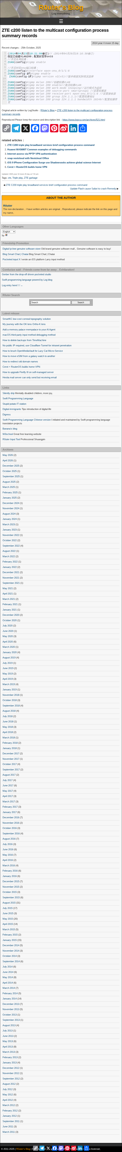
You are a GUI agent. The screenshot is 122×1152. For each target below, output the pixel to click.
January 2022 (10, 567)
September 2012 (11, 1078)
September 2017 (11, 769)
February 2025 (10, 492)
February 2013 (10, 1057)
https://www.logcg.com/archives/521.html (83, 119)
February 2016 (10, 870)
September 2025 (11, 476)
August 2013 (9, 1025)
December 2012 (11, 1068)
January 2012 (10, 1115)
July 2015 (8, 908)
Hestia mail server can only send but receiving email (30, 377)
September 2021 (11, 583)
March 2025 (9, 487)
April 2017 (8, 796)
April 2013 (8, 1046)
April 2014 (8, 982)
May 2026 (8, 455)
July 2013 (8, 1030)
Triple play (17, 177)
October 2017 (10, 764)
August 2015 (9, 902)
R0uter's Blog (61, 7)
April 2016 (8, 860)
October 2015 (10, 892)
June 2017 (8, 785)
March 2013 (9, 1052)
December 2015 (11, 881)
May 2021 (8, 588)
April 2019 (8, 678)
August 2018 (9, 710)
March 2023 (9, 524)
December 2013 (11, 1004)
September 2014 (11, 961)
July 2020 (8, 625)
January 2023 (10, 529)
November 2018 (11, 695)
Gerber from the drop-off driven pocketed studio (26, 274)
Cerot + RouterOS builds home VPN (27, 167)
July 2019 (8, 663)
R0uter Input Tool (11, 439)
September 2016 (11, 833)
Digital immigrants (12, 409)
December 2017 (11, 753)
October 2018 (10, 700)
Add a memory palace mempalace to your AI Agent (29, 329)
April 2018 (8, 732)
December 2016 (11, 817)
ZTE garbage (30, 177)
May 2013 (8, 1041)
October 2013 (10, 1014)
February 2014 (10, 993)
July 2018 (8, 716)
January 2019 (10, 689)
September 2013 (11, 1020)
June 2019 (8, 668)
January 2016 (10, 876)
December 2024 (11, 503)
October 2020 (10, 620)
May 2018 (8, 727)
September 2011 (11, 1121)
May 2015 (8, 918)
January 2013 (10, 1062)
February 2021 (10, 604)
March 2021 (9, 599)
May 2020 (8, 636)
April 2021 (8, 593)
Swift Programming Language (18, 398)
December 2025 (11, 465)
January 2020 (10, 652)
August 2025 (9, 481)
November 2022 (11, 535)
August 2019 (9, 657)
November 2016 (11, 822)
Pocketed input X (11, 259)
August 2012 (9, 1083)
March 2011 (9, 1132)
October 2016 (10, 828)
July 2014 (8, 966)
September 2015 (11, 897)
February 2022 (10, 561)
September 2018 (11, 705)
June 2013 (8, 1036)
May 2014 (8, 977)
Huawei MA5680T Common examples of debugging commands (42, 149)
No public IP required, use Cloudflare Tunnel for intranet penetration (37, 345)
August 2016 (9, 838)
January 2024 (10, 519)
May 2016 (8, 854)
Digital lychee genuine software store (22, 248)
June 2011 (8, 1126)
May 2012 (8, 1094)
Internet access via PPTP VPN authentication (32, 153)
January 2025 (10, 497)
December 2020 (11, 615)
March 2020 (9, 647)
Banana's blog (10, 428)
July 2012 (8, 1089)
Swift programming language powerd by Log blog (27, 279)
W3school (8, 434)
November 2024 (11, 508)
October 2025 (10, 471)
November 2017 (11, 759)
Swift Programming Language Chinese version (27, 419)
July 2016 (8, 844)
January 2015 (10, 940)
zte (9, 177)
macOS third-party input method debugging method (29, 334)
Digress (7, 414)
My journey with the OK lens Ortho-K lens (24, 324)
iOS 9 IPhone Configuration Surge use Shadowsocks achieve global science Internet (54, 162)
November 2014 (11, 950)
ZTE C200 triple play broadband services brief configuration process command (51, 145)
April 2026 (8, 460)
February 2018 (10, 742)
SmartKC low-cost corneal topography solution (27, 319)
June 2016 (8, 849)
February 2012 (10, 1110)
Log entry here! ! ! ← (12, 285)
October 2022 (10, 540)
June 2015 (8, 913)
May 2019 (8, 673)
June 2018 (8, 721)
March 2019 (9, 684)
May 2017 (8, 790)
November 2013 (11, 1009)
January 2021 (10, 609)
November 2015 (11, 886)
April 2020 (8, 641)
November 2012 (11, 1073)
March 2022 (9, 556)
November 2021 (11, 577)
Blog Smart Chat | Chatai (15, 254)
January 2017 (10, 812)
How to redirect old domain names (20, 361)
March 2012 (9, 1105)
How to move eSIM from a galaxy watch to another (29, 356)
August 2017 (9, 774)
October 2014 (10, 956)
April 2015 (8, 924)
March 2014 (9, 988)
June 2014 (8, 972)
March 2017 (9, 801)
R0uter (7, 205)
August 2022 (9, 551)
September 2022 (11, 545)
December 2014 (11, 945)
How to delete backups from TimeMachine (24, 340)
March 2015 (9, 929)
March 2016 (9, 865)
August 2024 (9, 513)
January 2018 (10, 748)
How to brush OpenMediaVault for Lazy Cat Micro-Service (33, 350)
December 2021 (11, 572)
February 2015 (10, 934)
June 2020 (8, 631)
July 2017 (8, 780)
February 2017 (10, 806)
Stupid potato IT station (14, 403)
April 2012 (8, 1100)
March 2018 (9, 737)
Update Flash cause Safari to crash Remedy (93, 188)
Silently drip (8, 393)
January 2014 (10, 998)
